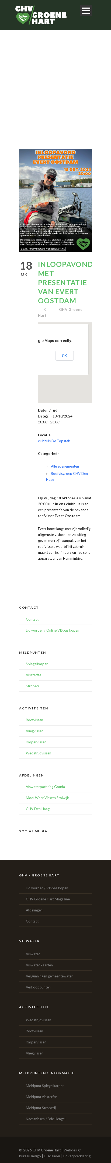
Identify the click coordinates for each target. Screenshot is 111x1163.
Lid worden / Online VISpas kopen (52, 630)
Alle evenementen (65, 466)
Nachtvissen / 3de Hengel (45, 1119)
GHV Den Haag (38, 809)
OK (64, 356)
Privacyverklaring (77, 1156)
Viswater (33, 954)
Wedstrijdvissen (38, 753)
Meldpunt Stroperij (41, 1108)
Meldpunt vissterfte (41, 1097)
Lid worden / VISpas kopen (47, 888)
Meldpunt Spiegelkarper (45, 1086)
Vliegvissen (34, 731)
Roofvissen (34, 720)
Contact (32, 619)
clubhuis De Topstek (54, 441)
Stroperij (33, 686)
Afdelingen (34, 910)
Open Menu (86, 10)
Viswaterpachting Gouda (45, 787)
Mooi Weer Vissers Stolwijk (47, 798)
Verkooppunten (38, 987)
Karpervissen (36, 742)
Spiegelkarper (37, 664)
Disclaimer (52, 1156)
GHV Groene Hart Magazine (48, 899)
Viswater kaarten (39, 965)
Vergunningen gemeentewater (49, 976)
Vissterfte (33, 675)
